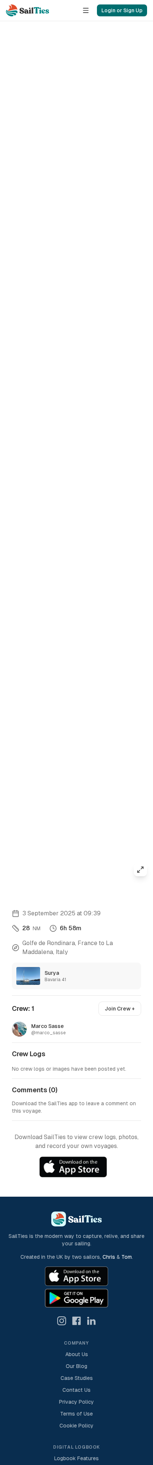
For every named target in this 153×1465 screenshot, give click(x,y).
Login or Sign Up (122, 10)
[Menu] (85, 10)
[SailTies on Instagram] (61, 1320)
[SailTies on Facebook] (76, 1320)
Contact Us (76, 1390)
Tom (126, 1257)
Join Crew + (120, 1009)
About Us (76, 1354)
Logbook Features (76, 1458)
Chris (108, 1257)
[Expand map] (140, 869)
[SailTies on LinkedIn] (91, 1320)
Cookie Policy (76, 1426)
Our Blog (76, 1366)
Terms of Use (76, 1414)
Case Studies (77, 1378)
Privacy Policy (76, 1402)
